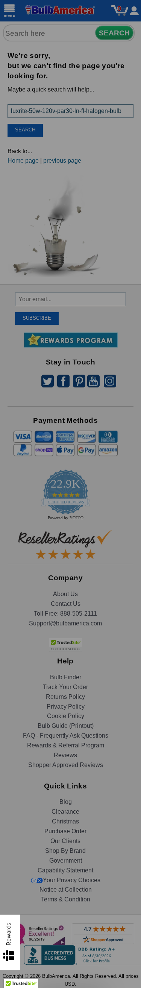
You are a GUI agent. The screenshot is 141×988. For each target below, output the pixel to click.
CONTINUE (70, 542)
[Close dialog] (130, 430)
